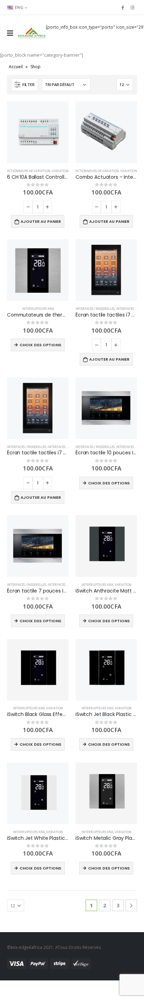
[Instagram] (132, 7)
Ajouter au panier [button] (41, 221)
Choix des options (40, 345)
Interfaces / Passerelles (95, 308)
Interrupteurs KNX (38, 308)
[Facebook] (122, 7)
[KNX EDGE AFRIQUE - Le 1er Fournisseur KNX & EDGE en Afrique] (32, 33)
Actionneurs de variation (28, 171)
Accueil (16, 67)
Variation (60, 171)
